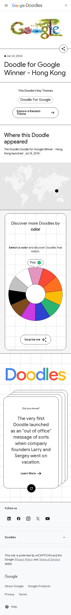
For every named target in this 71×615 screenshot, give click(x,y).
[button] (35, 537)
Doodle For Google (35, 100)
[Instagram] (28, 518)
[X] (38, 518)
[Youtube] (47, 518)
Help (13, 607)
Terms (23, 594)
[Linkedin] (9, 518)
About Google (14, 586)
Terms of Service (49, 559)
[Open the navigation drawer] (6, 5)
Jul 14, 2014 (32, 153)
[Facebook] (18, 518)
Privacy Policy (24, 559)
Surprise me (32, 339)
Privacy (9, 594)
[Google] (11, 577)
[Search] (66, 5)
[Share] (63, 49)
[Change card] (31, 488)
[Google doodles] (27, 5)
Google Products (39, 586)
